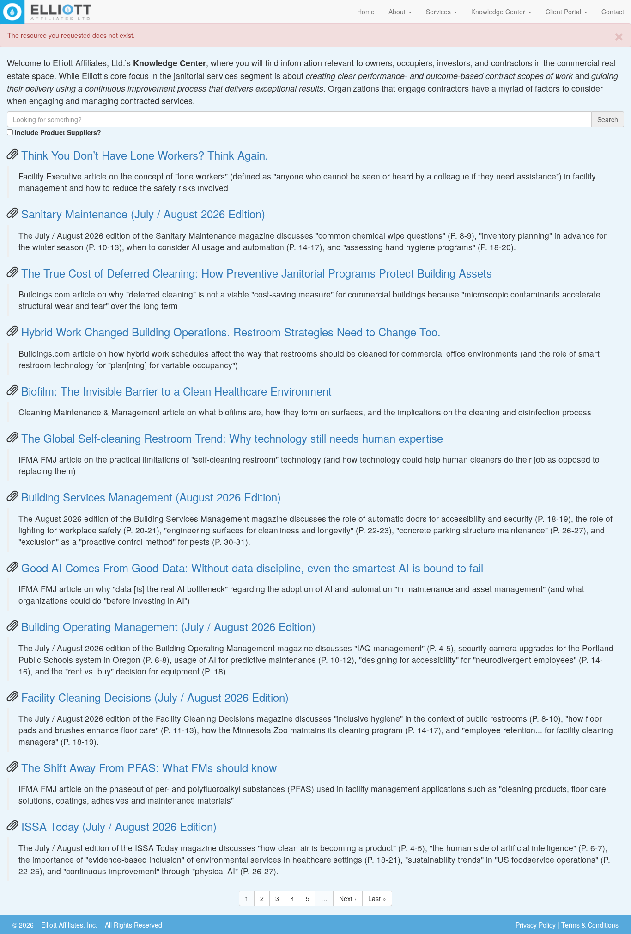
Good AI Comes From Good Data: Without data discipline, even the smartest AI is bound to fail (252, 567)
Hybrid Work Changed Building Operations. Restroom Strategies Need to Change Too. (231, 331)
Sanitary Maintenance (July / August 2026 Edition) (143, 213)
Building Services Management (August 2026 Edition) (151, 497)
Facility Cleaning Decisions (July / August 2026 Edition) (155, 697)
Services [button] (439, 11)
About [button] (397, 11)
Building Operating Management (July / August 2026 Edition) (168, 626)
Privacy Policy (536, 924)
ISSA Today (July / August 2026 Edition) (119, 826)
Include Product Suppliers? (58, 132)
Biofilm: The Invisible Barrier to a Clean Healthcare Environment (176, 391)
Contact (612, 11)
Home (366, 11)
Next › (348, 898)
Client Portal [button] (564, 11)
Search (607, 119)
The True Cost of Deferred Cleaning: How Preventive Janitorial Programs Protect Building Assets (256, 273)
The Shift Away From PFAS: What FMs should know (149, 767)
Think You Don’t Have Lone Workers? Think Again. (144, 155)
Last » (377, 898)
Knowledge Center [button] (499, 11)
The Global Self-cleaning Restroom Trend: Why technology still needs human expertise (232, 438)
